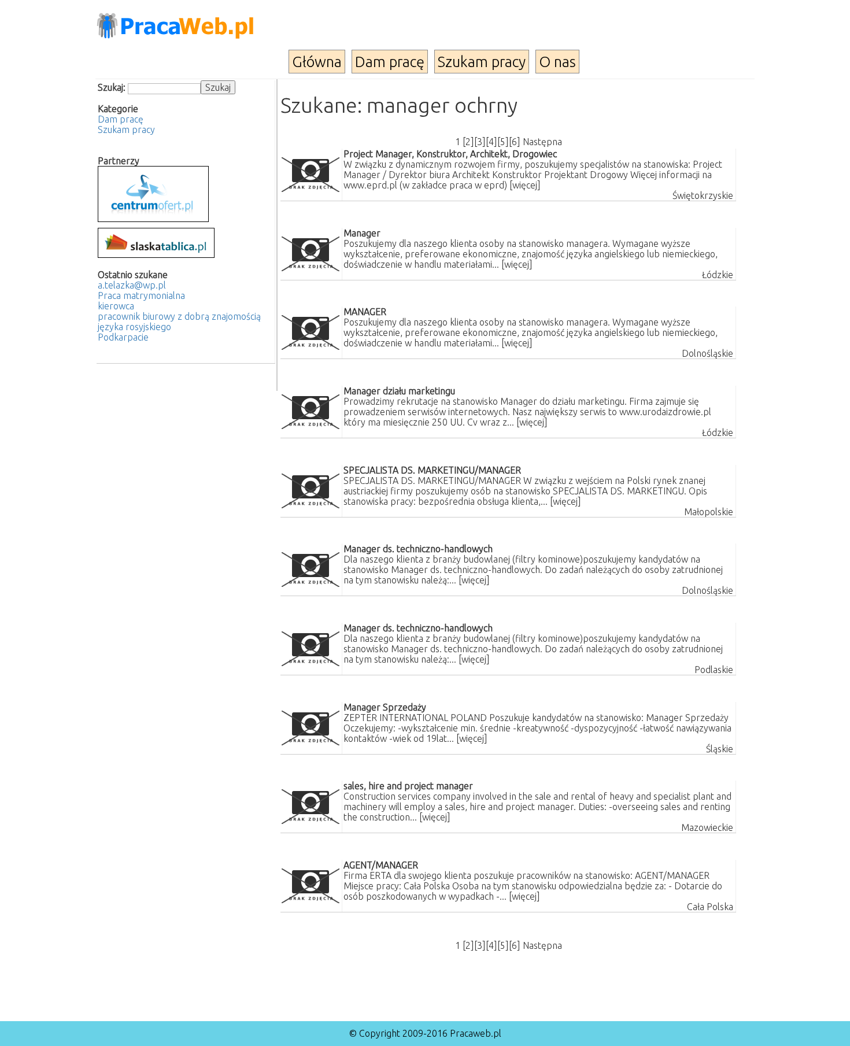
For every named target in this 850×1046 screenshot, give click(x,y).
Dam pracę (389, 61)
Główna (317, 61)
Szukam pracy (482, 61)
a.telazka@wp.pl (132, 285)
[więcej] (525, 185)
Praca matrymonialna (141, 295)
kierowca (116, 306)
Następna (542, 141)
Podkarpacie (123, 337)
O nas (557, 61)
